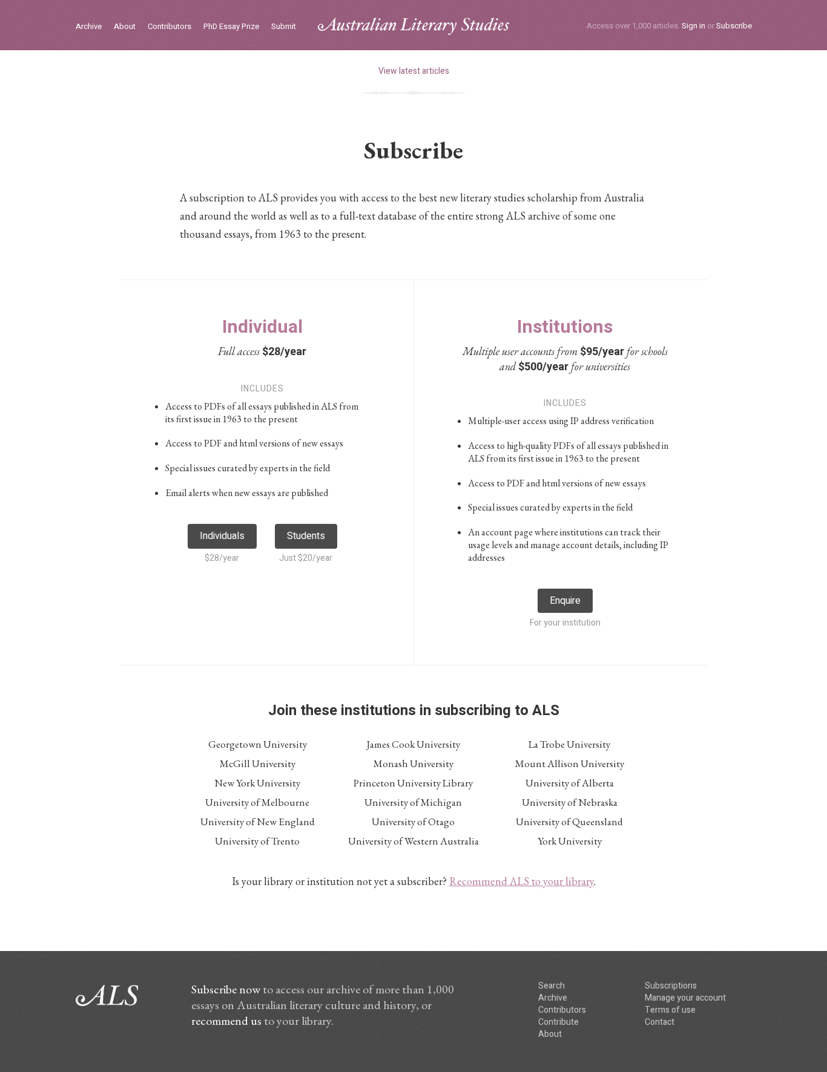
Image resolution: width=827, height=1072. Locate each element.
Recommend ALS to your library (521, 881)
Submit (283, 27)
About (125, 27)
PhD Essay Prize (231, 27)
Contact (659, 1022)
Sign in (693, 25)
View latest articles (413, 71)
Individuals (222, 536)
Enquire (565, 600)
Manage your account (685, 998)
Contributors (169, 27)
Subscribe (734, 25)
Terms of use (670, 1010)
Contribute (558, 1022)
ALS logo (413, 26)
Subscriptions (671, 985)
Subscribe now (225, 989)
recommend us (226, 1020)
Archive (89, 27)
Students (306, 536)
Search (551, 985)
